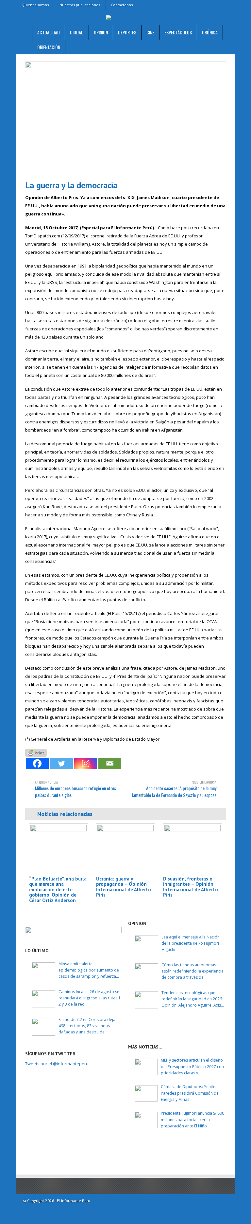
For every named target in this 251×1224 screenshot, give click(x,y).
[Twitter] (61, 763)
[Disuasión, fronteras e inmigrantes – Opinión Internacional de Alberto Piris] (192, 848)
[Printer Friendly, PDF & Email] (36, 752)
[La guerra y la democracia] (125, 118)
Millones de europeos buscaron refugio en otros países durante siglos (75, 789)
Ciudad (77, 32)
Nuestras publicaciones (79, 4)
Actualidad (48, 32)
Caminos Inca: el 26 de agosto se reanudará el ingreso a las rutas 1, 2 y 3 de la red (90, 998)
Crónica (210, 32)
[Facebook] (37, 763)
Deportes (127, 32)
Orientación (48, 47)
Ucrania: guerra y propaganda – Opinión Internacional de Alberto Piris (123, 887)
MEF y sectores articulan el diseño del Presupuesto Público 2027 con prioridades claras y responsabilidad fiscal (192, 1066)
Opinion (101, 32)
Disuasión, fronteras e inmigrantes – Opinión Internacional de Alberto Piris (190, 887)
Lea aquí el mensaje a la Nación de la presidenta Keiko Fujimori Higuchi (190, 943)
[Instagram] (85, 763)
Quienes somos (35, 4)
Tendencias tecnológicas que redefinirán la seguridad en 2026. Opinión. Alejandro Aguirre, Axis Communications (192, 999)
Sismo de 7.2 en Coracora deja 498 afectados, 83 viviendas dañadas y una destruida (87, 1026)
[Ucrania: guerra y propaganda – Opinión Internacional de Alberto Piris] (125, 848)
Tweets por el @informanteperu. (57, 1063)
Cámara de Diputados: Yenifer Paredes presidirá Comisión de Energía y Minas (190, 1093)
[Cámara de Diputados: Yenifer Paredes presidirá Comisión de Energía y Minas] (146, 1093)
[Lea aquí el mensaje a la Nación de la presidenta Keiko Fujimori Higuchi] (146, 944)
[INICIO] (24, 34)
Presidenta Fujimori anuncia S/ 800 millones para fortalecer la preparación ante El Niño (192, 1119)
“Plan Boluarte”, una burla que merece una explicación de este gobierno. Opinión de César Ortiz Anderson (58, 889)
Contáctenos (122, 4)
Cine (150, 32)
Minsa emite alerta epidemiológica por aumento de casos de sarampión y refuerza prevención (89, 970)
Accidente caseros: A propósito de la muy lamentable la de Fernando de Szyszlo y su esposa (174, 789)
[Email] (109, 763)
